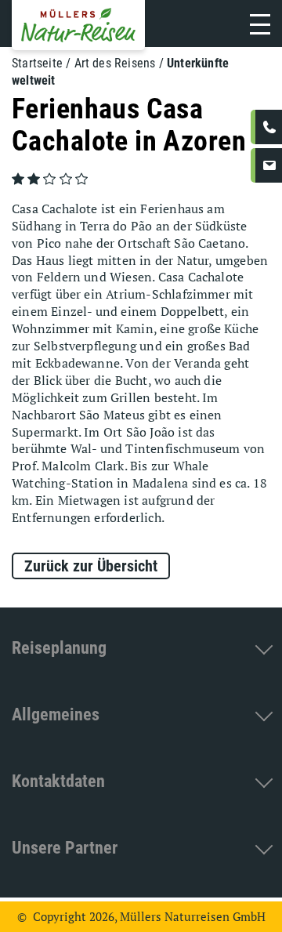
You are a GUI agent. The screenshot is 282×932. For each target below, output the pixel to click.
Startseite (37, 63)
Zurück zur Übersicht (90, 566)
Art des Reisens (115, 63)
